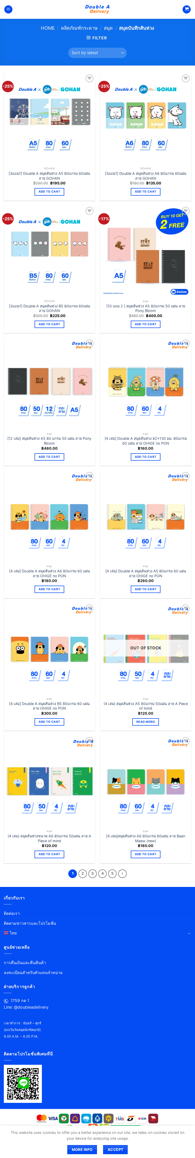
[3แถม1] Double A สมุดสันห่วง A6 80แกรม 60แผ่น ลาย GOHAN (145, 175)
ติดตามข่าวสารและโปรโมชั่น (30, 923)
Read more (145, 722)
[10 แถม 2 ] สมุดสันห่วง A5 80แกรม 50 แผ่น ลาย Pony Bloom (145, 308)
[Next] (122, 873)
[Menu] (8, 9)
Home (48, 28)
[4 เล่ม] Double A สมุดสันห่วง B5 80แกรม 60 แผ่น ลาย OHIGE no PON (49, 706)
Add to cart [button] (49, 191)
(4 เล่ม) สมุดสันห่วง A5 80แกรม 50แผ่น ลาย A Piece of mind (146, 706)
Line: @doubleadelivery (26, 1007)
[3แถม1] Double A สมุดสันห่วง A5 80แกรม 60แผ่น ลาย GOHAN (49, 175)
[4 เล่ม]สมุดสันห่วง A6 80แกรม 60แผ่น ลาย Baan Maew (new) (145, 838)
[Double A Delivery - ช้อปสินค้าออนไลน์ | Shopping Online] (97, 9)
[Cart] (187, 9)
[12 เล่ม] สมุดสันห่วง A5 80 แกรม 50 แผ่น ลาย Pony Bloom (49, 440)
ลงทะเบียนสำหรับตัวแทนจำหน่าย (33, 972)
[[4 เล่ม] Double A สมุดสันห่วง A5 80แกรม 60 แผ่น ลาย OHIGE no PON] (145, 516)
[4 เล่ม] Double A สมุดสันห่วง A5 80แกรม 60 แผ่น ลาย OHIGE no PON (145, 573)
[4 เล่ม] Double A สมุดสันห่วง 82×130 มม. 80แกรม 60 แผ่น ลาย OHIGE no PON (146, 440)
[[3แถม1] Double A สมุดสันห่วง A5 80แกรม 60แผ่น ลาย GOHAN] (49, 118)
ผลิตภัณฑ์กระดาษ (79, 28)
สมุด (108, 28)
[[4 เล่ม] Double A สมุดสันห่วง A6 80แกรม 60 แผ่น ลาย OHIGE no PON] (49, 516)
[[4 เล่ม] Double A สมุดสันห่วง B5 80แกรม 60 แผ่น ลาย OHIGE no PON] (49, 648)
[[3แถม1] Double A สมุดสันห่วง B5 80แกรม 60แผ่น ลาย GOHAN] (49, 251)
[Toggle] (189, 933)
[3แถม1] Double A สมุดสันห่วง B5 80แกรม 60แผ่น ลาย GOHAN (49, 308)
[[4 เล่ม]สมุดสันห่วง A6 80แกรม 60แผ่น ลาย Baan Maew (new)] (145, 781)
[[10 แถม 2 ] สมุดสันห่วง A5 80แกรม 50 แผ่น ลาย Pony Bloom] (145, 251)
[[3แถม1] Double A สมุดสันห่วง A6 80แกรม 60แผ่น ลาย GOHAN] (145, 118)
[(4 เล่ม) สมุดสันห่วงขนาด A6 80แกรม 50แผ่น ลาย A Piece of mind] (49, 781)
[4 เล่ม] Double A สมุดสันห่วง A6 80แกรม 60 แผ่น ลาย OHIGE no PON (49, 573)
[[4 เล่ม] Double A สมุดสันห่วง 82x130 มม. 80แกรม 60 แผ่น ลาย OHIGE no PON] (145, 383)
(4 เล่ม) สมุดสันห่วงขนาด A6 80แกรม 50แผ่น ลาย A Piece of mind (49, 838)
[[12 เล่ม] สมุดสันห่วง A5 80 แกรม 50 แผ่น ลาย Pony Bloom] (49, 383)
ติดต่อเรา (12, 913)
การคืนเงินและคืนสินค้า (25, 962)
